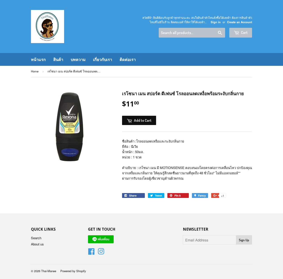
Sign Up (244, 240)
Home (34, 71)
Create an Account (239, 22)
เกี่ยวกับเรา (102, 59)
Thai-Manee (48, 271)
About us (37, 244)
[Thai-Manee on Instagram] (101, 252)
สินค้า (58, 59)
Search (36, 237)
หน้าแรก (38, 59)
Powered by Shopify (73, 271)
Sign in (216, 22)
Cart (244, 32)
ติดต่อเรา (128, 59)
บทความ (78, 59)
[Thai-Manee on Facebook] (91, 252)
